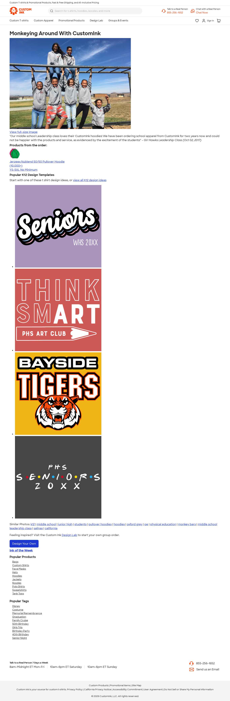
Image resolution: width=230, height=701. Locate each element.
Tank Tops (18, 593)
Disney (16, 606)
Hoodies (17, 575)
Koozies (16, 583)
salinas (38, 528)
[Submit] (52, 11)
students (80, 524)
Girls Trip (17, 627)
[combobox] (95, 11)
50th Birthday (20, 623)
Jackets (16, 579)
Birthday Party (21, 630)
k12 (33, 524)
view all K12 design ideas (89, 180)
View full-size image (24, 132)
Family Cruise (20, 620)
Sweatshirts (19, 590)
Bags (15, 561)
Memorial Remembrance (27, 613)
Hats (15, 572)
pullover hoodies (100, 524)
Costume (17, 609)
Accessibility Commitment (127, 689)
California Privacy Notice (97, 689)
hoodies (119, 524)
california (51, 528)
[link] (20, 11)
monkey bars (187, 524)
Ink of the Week (21, 550)
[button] (208, 12)
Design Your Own (24, 543)
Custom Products (98, 685)
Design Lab (69, 535)
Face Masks (19, 568)
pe (146, 524)
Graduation (19, 616)
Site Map (136, 685)
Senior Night (19, 638)
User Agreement (153, 689)
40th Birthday (20, 634)
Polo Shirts (18, 586)
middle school (46, 524)
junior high (65, 524)
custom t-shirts (57, 689)
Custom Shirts (20, 565)
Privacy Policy (75, 689)
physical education (163, 524)
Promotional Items (120, 685)
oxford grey (134, 524)
